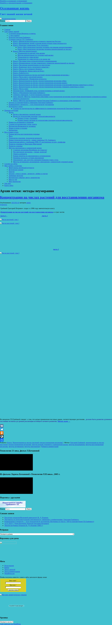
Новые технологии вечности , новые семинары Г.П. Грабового (32, 140)
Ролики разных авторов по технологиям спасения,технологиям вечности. (45, 120)
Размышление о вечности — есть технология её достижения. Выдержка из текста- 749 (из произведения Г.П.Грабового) (49, 521)
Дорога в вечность (20, 154)
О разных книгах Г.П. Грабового (21, 39)
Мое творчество (15, 181)
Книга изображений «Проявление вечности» (30, 79)
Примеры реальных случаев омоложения (28, 158)
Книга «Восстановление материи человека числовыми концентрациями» (45, 47)
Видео (11, 112)
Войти (6, 568)
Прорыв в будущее (11, 110)
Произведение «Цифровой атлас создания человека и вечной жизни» (39, 91)
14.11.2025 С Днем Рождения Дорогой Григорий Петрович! (26, 523)
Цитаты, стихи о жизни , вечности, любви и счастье (28, 174)
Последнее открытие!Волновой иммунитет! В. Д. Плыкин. (26, 518)
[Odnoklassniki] (56, 433)
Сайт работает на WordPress (10, 624)
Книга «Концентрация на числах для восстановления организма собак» (40, 81)
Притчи (12, 172)
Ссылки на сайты (10, 164)
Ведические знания (16, 170)
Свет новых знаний (11, 31)
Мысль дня (13, 179)
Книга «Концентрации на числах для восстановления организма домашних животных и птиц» (48, 87)
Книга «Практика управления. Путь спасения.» (31, 45)
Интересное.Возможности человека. (22, 126)
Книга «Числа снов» (20, 89)
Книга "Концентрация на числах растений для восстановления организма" (35, 443)
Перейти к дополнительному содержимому (16, 3)
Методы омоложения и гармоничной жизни (25, 148)
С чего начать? (14, 35)
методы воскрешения (77, 445)
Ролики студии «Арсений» (28, 118)
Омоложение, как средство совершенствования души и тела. (36, 160)
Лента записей (9, 570)
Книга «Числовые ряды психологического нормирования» (35, 61)
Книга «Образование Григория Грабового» (29, 93)
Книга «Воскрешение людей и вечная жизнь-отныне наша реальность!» (40, 43)
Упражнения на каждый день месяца (31, 53)
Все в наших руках (11, 132)
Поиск (2, 21)
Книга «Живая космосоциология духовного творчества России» (37, 41)
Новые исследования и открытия (21, 122)
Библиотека (13, 130)
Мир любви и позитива (13, 166)
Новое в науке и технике (18, 128)
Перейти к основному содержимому (13, 1)
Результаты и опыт (16, 106)
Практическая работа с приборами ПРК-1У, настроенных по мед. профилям (37, 142)
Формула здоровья (15, 146)
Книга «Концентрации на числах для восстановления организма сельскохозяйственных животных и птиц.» (53, 85)
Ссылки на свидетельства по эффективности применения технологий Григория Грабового (47, 108)
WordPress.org (9, 573)
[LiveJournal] (56, 436)
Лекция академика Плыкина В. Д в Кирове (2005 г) (23, 525)
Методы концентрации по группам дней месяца (35, 55)
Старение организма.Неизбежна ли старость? (30, 150)
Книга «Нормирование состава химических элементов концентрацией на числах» (44, 63)
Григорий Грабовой (77, 443)
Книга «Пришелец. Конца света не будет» (28, 71)
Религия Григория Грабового (19, 37)
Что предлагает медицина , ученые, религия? (30, 152)
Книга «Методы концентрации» (25, 51)
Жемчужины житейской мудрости (21, 168)
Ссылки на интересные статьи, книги (23, 124)
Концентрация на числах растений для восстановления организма (52, 197)
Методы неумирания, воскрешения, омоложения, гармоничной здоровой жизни (43, 162)
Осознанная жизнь (14, 8)
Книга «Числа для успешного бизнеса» (27, 69)
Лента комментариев (12, 571)
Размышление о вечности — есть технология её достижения (31, 104)
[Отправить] (56, 440)
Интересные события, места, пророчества (24, 178)
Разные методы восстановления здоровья (24, 134)
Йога (10, 136)
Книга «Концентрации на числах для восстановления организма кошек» (40, 83)
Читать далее (64, 421)
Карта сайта (8, 185)
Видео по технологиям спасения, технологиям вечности (34, 116)
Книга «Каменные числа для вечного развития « (31, 67)
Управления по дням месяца (28, 57)
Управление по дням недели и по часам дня (34, 59)
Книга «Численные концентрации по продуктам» (31, 65)
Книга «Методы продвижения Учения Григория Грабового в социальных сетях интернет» (47, 101)
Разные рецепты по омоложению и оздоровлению (32, 156)
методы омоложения (32, 446)
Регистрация (9, 566)
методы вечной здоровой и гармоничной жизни (50, 445)
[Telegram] (56, 429)
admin (28, 203)
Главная (7, 29)
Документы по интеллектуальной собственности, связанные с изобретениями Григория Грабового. (41, 520)
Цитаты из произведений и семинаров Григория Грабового (31, 103)
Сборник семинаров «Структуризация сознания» (31, 95)
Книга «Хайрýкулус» (21, 73)
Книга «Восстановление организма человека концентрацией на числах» (45, 49)
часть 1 (3, 216)
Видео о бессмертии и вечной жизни (27, 114)
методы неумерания (16, 446)
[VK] (56, 426)
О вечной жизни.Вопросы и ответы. (22, 33)
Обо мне (7, 183)
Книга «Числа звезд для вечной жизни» (28, 77)
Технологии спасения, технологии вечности (25, 138)
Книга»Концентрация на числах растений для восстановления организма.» (41, 75)
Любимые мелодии (16, 176)
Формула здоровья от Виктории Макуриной (25, 144)
